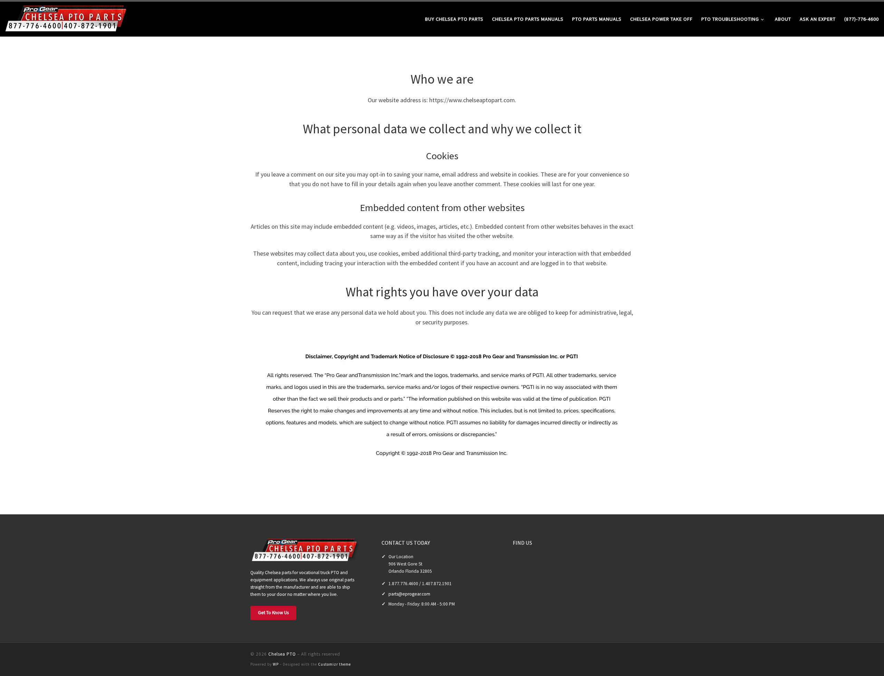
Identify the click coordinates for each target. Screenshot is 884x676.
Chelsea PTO (282, 654)
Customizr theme (334, 664)
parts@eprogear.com (409, 594)
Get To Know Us (273, 613)
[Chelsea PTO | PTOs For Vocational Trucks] (67, 18)
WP (276, 664)
